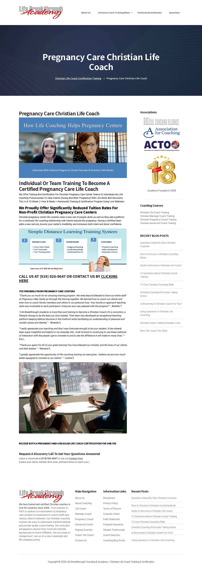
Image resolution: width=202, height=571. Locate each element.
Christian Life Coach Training (154, 212)
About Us (86, 12)
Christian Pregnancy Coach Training (158, 219)
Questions (174, 12)
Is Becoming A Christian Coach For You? (161, 303)
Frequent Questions (113, 524)
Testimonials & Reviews (149, 12)
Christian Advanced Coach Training (158, 223)
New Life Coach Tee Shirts (153, 330)
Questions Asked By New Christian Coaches (154, 498)
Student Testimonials (114, 529)
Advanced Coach (84, 524)
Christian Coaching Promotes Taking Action (153, 527)
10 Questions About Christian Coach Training (154, 516)
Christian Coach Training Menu (114, 12)
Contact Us (81, 540)
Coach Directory (111, 535)
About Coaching (83, 503)
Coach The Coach (84, 535)
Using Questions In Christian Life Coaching (152, 540)
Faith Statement (111, 519)
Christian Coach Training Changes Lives (160, 323)
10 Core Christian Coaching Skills (157, 284)
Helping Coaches (84, 529)
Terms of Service (112, 508)
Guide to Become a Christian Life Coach (160, 265)
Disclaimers (109, 498)
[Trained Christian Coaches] (162, 121)
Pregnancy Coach (84, 519)
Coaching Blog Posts (114, 540)
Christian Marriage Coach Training (157, 216)
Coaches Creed (111, 514)
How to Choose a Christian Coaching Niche (153, 505)
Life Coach (80, 508)
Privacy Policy (110, 503)
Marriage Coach (83, 514)
